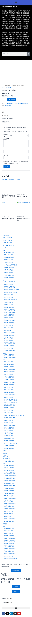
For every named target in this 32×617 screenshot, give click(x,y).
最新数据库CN (8, 105)
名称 (5, 149)
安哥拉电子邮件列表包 (23, 103)
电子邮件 (6, 155)
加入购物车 (12, 99)
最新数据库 (9, 598)
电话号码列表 (8, 602)
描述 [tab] (3, 112)
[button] (16, 2)
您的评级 (5, 135)
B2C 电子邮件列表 (9, 85)
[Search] (28, 54)
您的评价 (6, 139)
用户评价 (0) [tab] (5, 115)
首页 (3, 85)
